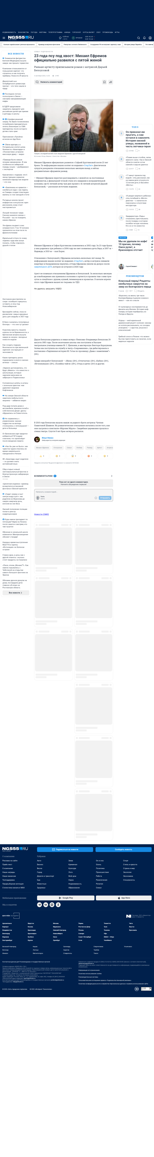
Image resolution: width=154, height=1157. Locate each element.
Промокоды (108, 32)
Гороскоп (76, 32)
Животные (41, 651)
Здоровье (41, 655)
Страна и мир (129, 635)
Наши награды (8, 639)
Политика (100, 635)
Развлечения (101, 647)
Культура (72, 635)
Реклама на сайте (9, 628)
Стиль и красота (130, 631)
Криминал (72, 631)
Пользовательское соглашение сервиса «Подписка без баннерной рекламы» (104, 747)
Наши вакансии (9, 643)
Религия (99, 651)
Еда (38, 647)
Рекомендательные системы (88, 744)
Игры (117, 32)
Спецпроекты (129, 647)
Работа (99, 643)
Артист (99, 448)
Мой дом (72, 643)
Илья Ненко (47, 438)
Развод (89, 448)
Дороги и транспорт (45, 643)
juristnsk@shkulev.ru (57, 747)
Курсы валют (89, 32)
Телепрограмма (55, 32)
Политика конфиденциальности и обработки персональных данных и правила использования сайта (113, 751)
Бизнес (40, 631)
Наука (71, 647)
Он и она (99, 628)
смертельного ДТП (43, 266)
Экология (127, 639)
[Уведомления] (144, 38)
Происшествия (102, 639)
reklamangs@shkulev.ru (86, 730)
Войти (43, 499)
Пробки (77, 38)
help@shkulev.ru (18, 749)
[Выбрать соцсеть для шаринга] (110, 82)
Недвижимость (9, 32)
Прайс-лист (7, 631)
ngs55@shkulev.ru (29, 745)
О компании (7, 635)
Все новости (16, 53)
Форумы (42, 32)
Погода (34, 32)
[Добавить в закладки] (104, 82)
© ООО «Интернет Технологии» (41, 756)
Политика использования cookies (90, 741)
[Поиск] (138, 38)
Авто (39, 628)
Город (39, 639)
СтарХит (88, 165)
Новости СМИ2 (41, 514)
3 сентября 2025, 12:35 (42, 76)
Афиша (67, 32)
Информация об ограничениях (89, 737)
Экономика (128, 643)
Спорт (125, 628)
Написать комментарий (51, 82)
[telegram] (39, 671)
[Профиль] (150, 38)
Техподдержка (8, 647)
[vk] (45, 671)
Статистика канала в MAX (13, 655)
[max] (52, 671)
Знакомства (23, 32)
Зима (70, 628)
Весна (39, 635)
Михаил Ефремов (42, 448)
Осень (98, 631)
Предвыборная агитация (12, 651)
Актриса (110, 448)
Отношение (58, 448)
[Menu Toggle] (4, 38)
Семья (69, 448)
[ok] (58, 671)
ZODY (98, 32)
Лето (70, 639)
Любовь (79, 448)
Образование (74, 655)
